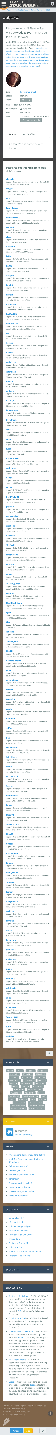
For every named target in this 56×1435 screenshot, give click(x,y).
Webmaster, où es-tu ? (18, 1166)
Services (23, 1099)
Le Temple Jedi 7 (16, 1218)
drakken (10, 911)
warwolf (10, 227)
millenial (10, 391)
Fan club (42, 1080)
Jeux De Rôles (28, 134)
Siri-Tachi (10, 545)
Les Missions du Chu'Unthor (21, 1234)
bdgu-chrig (11, 940)
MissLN (9, 651)
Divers (20, 1071)
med (8, 333)
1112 (28, 100)
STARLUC (10, 400)
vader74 (9, 429)
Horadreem (11, 419)
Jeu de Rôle (26, 1083)
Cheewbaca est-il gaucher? (20, 1183)
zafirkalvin (11, 988)
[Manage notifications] (50, 1413)
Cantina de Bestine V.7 (18, 1243)
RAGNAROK (11, 314)
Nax (8, 737)
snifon (9, 728)
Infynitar (10, 920)
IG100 (8, 448)
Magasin (26, 1087)
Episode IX (41, 1074)
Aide (28, 1430)
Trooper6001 (12, 1017)
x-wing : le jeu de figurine (19, 1187)
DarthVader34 (12, 497)
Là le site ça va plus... (18, 1170)
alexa (8, 237)
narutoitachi (12, 795)
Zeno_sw (10, 593)
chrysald (10, 179)
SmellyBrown (12, 554)
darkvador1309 (13, 217)
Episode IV (27, 1074)
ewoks (9, 709)
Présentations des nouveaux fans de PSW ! (27, 1154)
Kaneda (9, 352)
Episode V (14, 1077)
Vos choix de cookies (37, 1405)
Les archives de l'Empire (19, 1255)
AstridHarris (11, 757)
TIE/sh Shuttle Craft (17, 1318)
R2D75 (9, 265)
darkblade (11, 949)
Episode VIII (14, 1080)
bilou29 (9, 834)
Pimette (9, 863)
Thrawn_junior (13, 583)
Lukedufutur (12, 747)
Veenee (9, 342)
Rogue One (14, 1096)
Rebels (41, 1093)
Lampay (9, 891)
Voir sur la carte (33, 120)
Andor (10, 1071)
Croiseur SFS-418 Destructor (21, 1331)
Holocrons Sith (15, 1247)
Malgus (9, 188)
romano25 (11, 689)
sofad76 (9, 381)
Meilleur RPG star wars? (19, 1195)
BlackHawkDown (14, 603)
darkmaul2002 (12, 323)
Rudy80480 (11, 959)
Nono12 (9, 477)
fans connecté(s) (24, 1132)
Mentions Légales (18, 1405)
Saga (44, 1096)
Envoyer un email (28, 92)
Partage (16, 1430)
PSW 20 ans (30, 1093)
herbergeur (14, 1178)
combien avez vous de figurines (22, 1174)
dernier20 (10, 978)
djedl (8, 612)
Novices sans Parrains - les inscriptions (25, 1251)
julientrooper (12, 410)
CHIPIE (9, 766)
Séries (12, 1099)
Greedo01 (10, 246)
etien (8, 439)
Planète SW (16, 1093)
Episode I (30, 1071)
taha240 (9, 285)
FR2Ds (9, 487)
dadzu (9, 930)
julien (8, 670)
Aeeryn (9, 786)
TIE (19, 1311)
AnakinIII (10, 564)
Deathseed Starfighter (18, 1296)
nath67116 (11, 362)
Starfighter (19, 1102)
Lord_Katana (12, 208)
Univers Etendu (18, 1109)
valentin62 (11, 371)
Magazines (38, 1087)
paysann (10, 506)
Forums (12, 134)
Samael (9, 294)
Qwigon (9, 843)
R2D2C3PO (11, 1007)
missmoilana (12, 680)
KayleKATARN (12, 458)
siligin (9, 969)
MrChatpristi (12, 776)
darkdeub (10, 1036)
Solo (33, 1099)
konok (9, 805)
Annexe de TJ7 (15, 1239)
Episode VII (40, 1077)
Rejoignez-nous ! (18, 1408)
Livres (15, 1087)
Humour (13, 1083)
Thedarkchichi (13, 824)
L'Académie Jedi (16, 1222)
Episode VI (27, 1077)
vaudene (10, 631)
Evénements (29, 1080)
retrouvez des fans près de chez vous (22, 66)
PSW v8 (6, 1405)
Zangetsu (10, 275)
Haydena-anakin (13, 660)
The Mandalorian (37, 1105)
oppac (9, 574)
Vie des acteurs (36, 1109)
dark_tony (11, 468)
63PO (8, 1026)
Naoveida (10, 535)
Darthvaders (11, 304)
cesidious (10, 525)
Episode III (14, 1074)
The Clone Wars (18, 1105)
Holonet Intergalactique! (20, 1226)
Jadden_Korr (12, 641)
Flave (8, 622)
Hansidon (10, 718)
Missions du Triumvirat (19, 1230)
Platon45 (10, 814)
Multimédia (19, 1090)
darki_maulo (12, 872)
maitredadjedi (12, 516)
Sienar (20, 1337)
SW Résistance (35, 1102)
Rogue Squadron (30, 1096)
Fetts (8, 256)
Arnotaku (10, 699)
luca (8, 198)
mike (8, 997)
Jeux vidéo (40, 1083)
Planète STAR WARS (23, 3)
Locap (11, 1381)
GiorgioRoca (12, 901)
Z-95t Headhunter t (17, 1359)
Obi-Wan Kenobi (35, 1090)
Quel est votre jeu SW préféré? (22, 1191)
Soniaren (10, 882)
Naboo (32, 1384)
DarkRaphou (12, 853)
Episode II (42, 1071)
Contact (6, 1408)
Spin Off (42, 1099)
